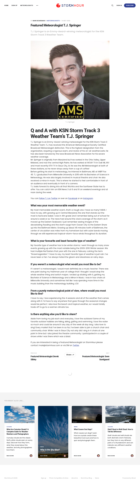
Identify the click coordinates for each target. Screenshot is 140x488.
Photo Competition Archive (58, 478)
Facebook (72, 198)
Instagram (88, 198)
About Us (74, 478)
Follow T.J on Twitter (48, 198)
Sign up (14, 5)
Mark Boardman (39, 21)
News (97, 478)
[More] (37, 5)
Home (6, 5)
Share (68, 355)
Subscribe (130, 5)
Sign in (119, 5)
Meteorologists (26, 5)
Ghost (133, 478)
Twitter (76, 345)
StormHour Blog (86, 478)
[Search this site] (112, 5)
